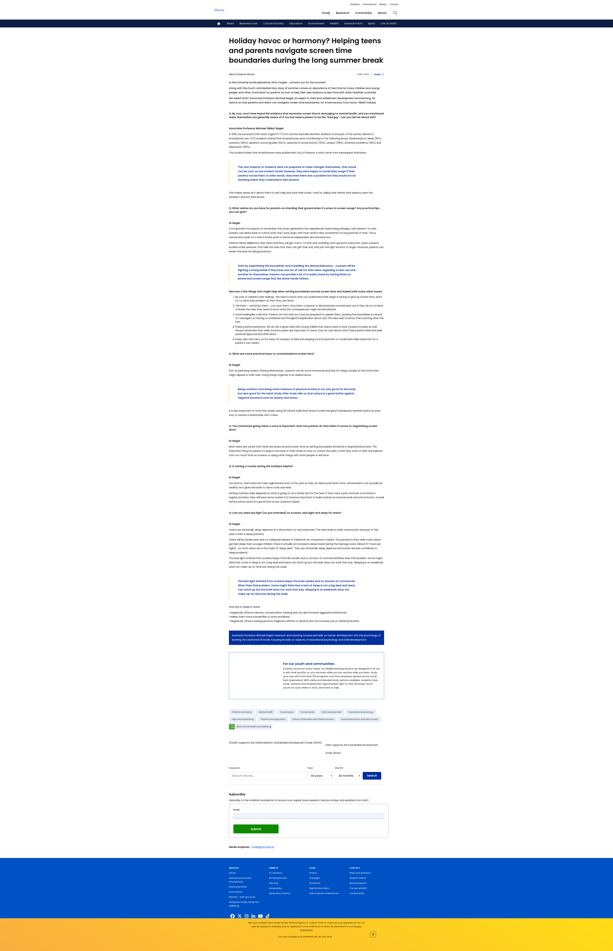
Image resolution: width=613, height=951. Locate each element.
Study (326, 13)
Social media (307, 712)
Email (236, 809)
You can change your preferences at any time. (305, 936)
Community (363, 13)
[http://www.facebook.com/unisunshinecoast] (232, 916)
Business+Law (248, 23)
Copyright (314, 878)
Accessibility (275, 888)
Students (355, 4)
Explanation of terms (279, 893)
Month (339, 768)
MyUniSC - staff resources (242, 897)
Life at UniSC (389, 23)
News (230, 23)
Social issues (286, 712)
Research (342, 13)
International (369, 4)
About (382, 13)
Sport (371, 23)
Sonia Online (235, 892)
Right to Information (319, 888)
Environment (316, 23)
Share (377, 74)
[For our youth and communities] (254, 675)
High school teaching (243, 719)
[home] (219, 10)
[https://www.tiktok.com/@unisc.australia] (268, 916)
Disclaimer (314, 883)
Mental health (266, 712)
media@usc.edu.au (262, 847)
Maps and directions (360, 873)
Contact (393, 4)
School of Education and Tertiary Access (313, 719)
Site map (273, 883)
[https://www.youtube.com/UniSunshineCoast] (260, 916)
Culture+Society (273, 23)
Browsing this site (278, 878)
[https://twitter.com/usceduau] (240, 916)
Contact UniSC (357, 893)
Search (372, 776)
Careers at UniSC (358, 888)
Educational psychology (361, 712)
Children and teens (242, 712)
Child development (331, 712)
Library (382, 4)
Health (334, 23)
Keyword (234, 768)
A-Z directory (276, 873)
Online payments (238, 886)
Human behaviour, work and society (359, 719)
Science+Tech (353, 23)
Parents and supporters (273, 719)
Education (296, 23)
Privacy (313, 873)
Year (310, 768)
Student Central (358, 878)
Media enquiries (358, 883)
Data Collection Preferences (324, 893)
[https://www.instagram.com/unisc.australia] (247, 916)
